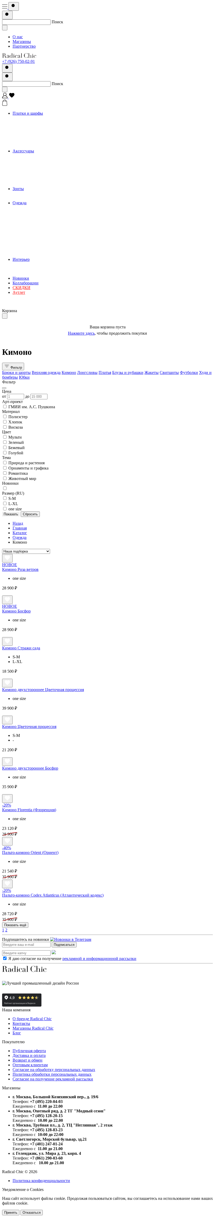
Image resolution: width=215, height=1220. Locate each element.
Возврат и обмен (27, 1060)
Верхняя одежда (37, 212)
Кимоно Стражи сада (21, 648)
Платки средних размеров (46, 127)
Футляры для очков (40, 179)
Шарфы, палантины (41, 146)
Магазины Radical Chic (33, 1028)
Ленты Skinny (35, 137)
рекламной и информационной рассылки (99, 958)
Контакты (21, 1023)
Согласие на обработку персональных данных (54, 1069)
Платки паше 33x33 (40, 132)
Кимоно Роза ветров (20, 569)
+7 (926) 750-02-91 (18, 61)
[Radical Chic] (19, 56)
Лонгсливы (33, 221)
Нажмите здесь (81, 333)
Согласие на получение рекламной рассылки (53, 1079)
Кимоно (30, 217)
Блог (17, 1033)
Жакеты (30, 236)
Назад (18, 523)
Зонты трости (35, 193)
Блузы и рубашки (38, 231)
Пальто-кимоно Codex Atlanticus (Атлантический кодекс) (53, 895)
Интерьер (21, 259)
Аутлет (19, 292)
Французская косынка (42, 141)
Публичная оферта (29, 1050)
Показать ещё (15, 925)
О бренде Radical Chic (32, 1019)
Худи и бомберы (37, 250)
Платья (29, 226)
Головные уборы (38, 155)
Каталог (20, 533)
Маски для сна (36, 174)
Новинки (21, 278)
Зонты (18, 188)
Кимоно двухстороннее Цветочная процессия (43, 689)
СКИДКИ (21, 287)
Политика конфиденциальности (41, 1180)
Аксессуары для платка (44, 184)
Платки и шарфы (28, 113)
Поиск (57, 22)
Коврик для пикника (41, 269)
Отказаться (32, 1213)
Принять (10, 1213)
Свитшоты (32, 240)
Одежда (19, 203)
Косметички (34, 165)
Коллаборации (26, 283)
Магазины (22, 41)
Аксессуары (23, 151)
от (4, 396)
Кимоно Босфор (16, 611)
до (27, 396)
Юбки (28, 254)
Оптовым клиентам (30, 1065)
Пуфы (28, 273)
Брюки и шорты (37, 207)
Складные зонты (38, 198)
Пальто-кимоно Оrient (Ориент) (30, 852)
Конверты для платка (42, 170)
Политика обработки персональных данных (52, 1074)
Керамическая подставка (45, 264)
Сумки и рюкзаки (39, 160)
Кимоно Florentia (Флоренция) (29, 810)
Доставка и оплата (29, 1055)
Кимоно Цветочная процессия (29, 726)
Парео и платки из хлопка (46, 118)
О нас (18, 37)
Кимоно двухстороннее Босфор (30, 768)
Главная (20, 528)
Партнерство (24, 46)
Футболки (32, 245)
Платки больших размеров (47, 122)
